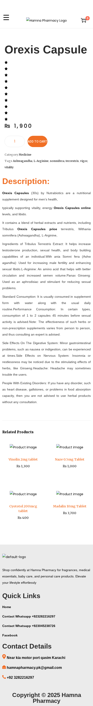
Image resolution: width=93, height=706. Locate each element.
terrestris (72, 161)
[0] (83, 20)
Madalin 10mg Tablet (69, 506)
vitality (9, 167)
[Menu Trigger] (6, 17)
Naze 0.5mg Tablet (69, 459)
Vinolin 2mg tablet (23, 459)
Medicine (25, 154)
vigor (83, 161)
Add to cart (37, 141)
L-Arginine (41, 161)
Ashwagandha (22, 161)
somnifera (57, 161)
